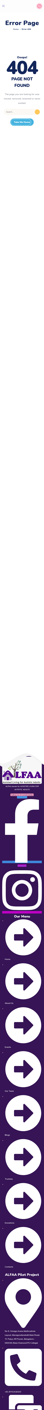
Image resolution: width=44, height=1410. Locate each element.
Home (16, 29)
